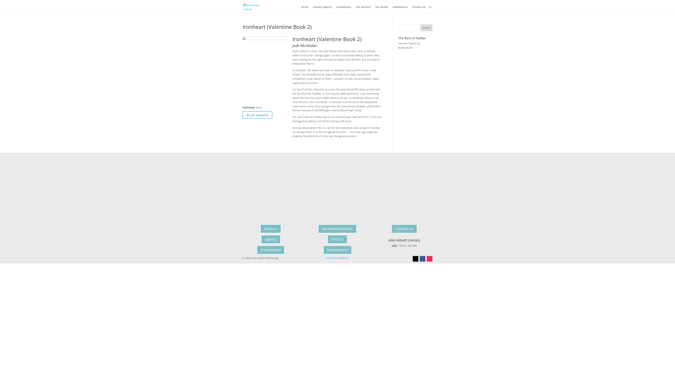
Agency (271, 239)
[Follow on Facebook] (422, 259)
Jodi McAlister (304, 45)
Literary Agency (322, 7)
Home (304, 7)
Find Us (337, 239)
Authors (270, 228)
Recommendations (337, 228)
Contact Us (418, 7)
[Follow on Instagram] (429, 259)
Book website (257, 115)
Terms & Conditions (337, 258)
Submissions (400, 7)
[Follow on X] (415, 259)
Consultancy (343, 7)
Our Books (381, 7)
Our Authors (363, 7)
